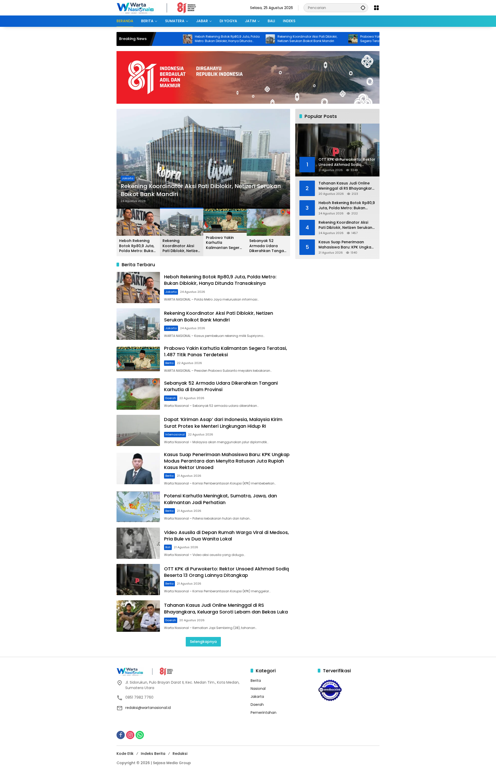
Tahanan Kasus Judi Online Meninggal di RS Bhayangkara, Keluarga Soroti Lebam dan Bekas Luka (226, 608)
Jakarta (171, 292)
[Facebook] (121, 735)
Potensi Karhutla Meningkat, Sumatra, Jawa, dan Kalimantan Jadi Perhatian (220, 498)
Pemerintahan (263, 712)
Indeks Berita (153, 753)
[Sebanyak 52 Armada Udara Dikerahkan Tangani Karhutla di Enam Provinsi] (138, 393)
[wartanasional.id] (162, 7)
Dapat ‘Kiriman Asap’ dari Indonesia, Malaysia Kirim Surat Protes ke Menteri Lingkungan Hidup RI (223, 422)
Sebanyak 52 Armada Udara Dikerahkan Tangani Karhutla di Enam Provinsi (268, 246)
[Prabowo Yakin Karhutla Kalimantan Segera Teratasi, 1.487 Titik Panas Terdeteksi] (316, 39)
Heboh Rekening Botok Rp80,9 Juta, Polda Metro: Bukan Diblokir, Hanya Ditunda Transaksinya (190, 39)
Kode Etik (125, 753)
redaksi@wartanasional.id (148, 707)
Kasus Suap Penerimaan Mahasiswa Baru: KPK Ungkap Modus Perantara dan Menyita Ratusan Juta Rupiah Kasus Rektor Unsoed (227, 461)
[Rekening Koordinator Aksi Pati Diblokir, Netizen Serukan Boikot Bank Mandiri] (233, 39)
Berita (126, 178)
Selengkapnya (203, 641)
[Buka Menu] (376, 8)
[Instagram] (130, 735)
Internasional (175, 434)
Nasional (258, 688)
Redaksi (180, 753)
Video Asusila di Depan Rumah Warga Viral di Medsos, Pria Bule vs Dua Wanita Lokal (226, 535)
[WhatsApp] (140, 735)
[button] (363, 7)
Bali (168, 547)
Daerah (170, 398)
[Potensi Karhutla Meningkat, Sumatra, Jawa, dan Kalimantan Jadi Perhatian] (138, 506)
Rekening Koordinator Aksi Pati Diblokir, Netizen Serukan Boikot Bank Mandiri (270, 39)
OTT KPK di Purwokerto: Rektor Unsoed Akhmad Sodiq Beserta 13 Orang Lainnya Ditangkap (226, 571)
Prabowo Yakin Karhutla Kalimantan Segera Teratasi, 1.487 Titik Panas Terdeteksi (351, 39)
